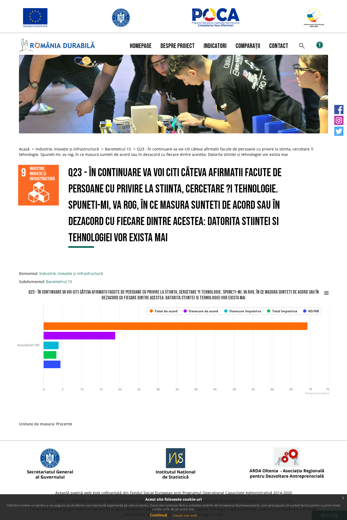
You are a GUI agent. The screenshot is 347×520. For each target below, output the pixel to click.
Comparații (248, 46)
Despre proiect (177, 46)
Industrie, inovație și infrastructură (67, 149)
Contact (278, 46)
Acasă (24, 149)
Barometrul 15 (118, 149)
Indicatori (215, 46)
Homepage (141, 46)
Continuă (158, 515)
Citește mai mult (184, 515)
